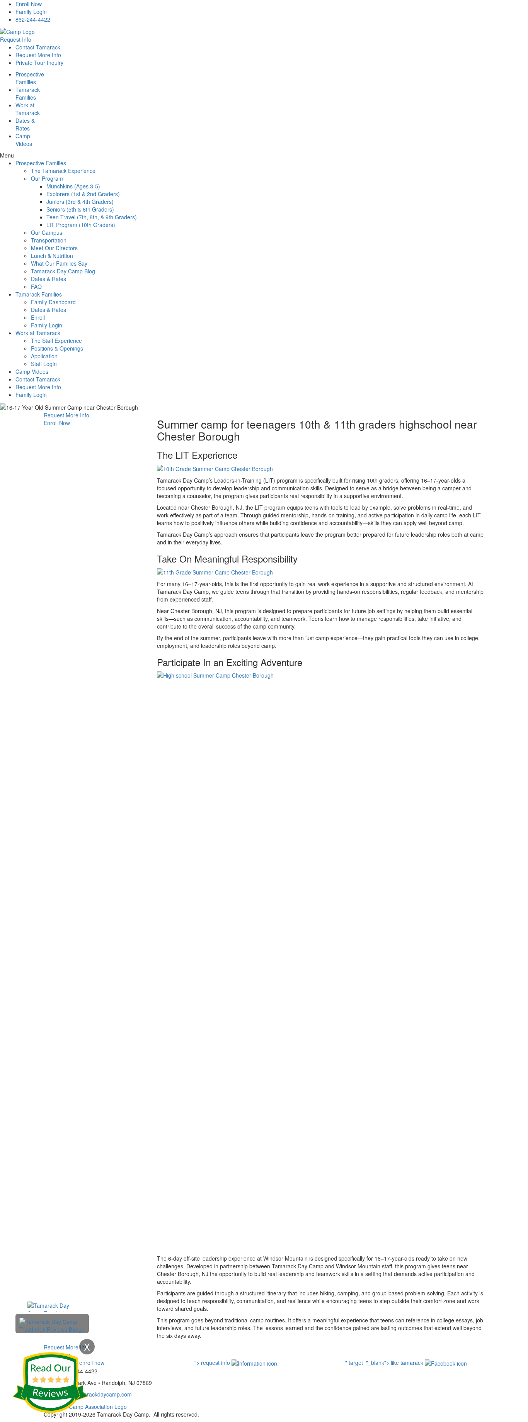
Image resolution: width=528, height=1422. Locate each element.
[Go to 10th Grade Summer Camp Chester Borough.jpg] (215, 467)
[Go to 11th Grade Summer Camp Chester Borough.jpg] (215, 571)
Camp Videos (23, 139)
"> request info (213, 1362)
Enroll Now (28, 4)
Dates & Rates (48, 279)
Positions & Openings (57, 348)
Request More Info (38, 55)
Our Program (47, 178)
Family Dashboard (53, 302)
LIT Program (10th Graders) (80, 225)
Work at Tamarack (37, 333)
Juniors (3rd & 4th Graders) (80, 201)
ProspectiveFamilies (29, 78)
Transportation (48, 240)
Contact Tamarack (37, 47)
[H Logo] (17, 31)
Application (44, 356)
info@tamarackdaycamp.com (96, 1394)
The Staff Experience (56, 340)
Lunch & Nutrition (52, 255)
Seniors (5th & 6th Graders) (80, 209)
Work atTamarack (27, 109)
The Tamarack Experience (63, 171)
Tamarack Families (38, 294)
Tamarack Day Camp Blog (63, 271)
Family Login (31, 11)
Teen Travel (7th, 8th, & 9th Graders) (91, 217)
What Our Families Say (59, 263)
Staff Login (44, 364)
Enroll (38, 317)
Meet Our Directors (54, 248)
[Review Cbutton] (50, 1382)
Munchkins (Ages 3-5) (73, 186)
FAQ (36, 286)
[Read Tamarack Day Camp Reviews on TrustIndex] (52, 1325)
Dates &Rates (25, 124)
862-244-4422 (32, 19)
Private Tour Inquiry (39, 62)
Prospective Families (40, 163)
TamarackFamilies (27, 93)
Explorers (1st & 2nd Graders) (83, 194)
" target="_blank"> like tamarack (385, 1362)
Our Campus (46, 232)
